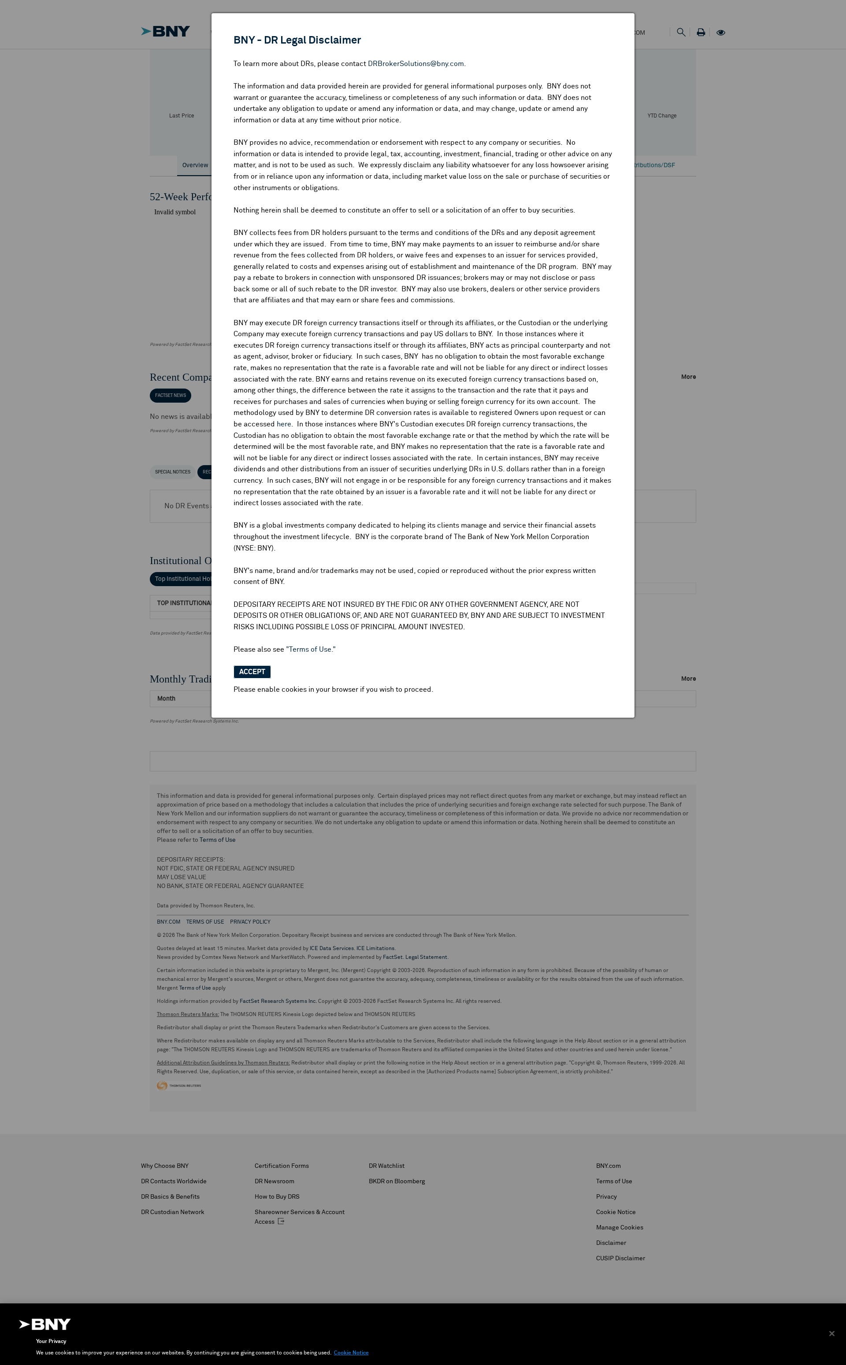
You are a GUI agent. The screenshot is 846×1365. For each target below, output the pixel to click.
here (284, 424)
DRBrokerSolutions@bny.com (416, 63)
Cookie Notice (351, 1353)
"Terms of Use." (311, 649)
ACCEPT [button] (252, 671)
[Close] (832, 1333)
